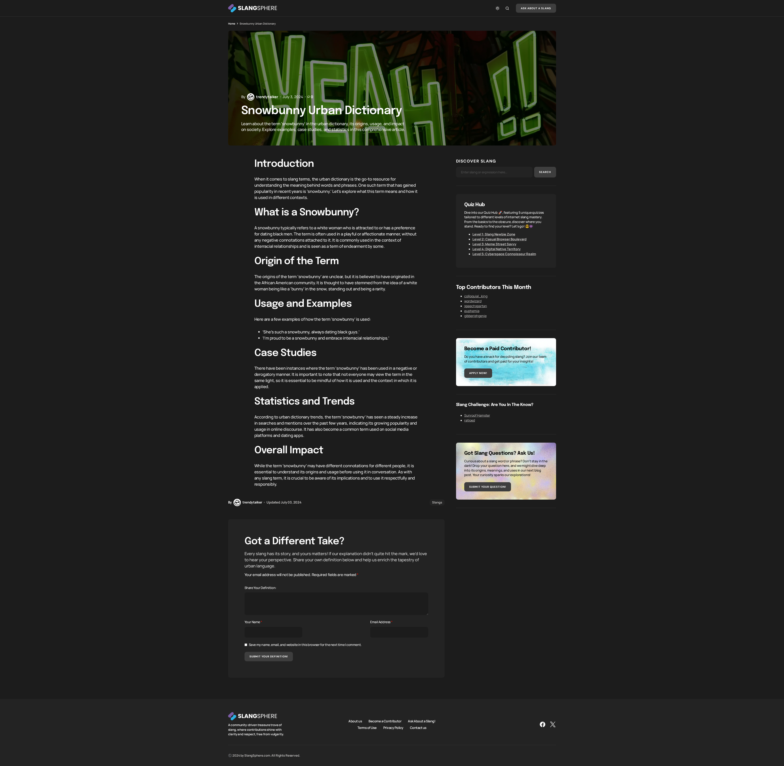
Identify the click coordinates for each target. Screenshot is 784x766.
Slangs (437, 502)
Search (545, 172)
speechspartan (475, 306)
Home (231, 23)
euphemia (471, 311)
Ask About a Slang (536, 8)
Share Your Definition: (260, 587)
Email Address (381, 622)
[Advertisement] (506, 545)
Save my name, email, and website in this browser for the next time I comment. (305, 644)
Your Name (253, 622)
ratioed (469, 420)
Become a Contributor (385, 721)
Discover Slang (476, 161)
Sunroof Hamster (477, 415)
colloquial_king (475, 296)
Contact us (418, 727)
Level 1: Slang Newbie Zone (493, 234)
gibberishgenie (475, 316)
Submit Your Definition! (268, 656)
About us (355, 721)
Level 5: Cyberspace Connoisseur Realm (504, 254)
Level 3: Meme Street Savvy (494, 244)
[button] (497, 8)
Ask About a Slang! (421, 721)
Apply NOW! (478, 373)
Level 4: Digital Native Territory (496, 249)
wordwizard (472, 301)
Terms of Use (367, 727)
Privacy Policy (393, 727)
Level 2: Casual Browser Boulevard (499, 239)
